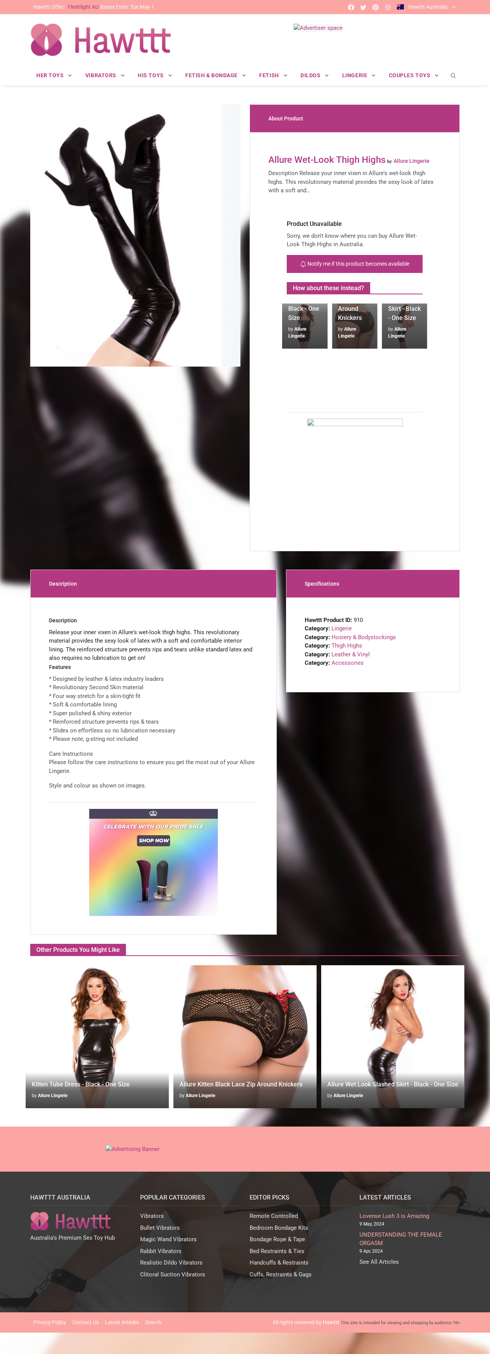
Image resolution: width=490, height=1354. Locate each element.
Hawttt (331, 1322)
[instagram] (388, 7)
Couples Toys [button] (410, 75)
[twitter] (363, 7)
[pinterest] (375, 7)
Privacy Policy (49, 1322)
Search (153, 1322)
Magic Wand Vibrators (168, 1239)
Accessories (348, 662)
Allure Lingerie (52, 1095)
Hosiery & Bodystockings (364, 637)
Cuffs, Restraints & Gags (281, 1274)
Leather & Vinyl (351, 654)
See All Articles (379, 1261)
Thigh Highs (347, 645)
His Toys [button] (151, 75)
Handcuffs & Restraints (279, 1262)
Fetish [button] (269, 75)
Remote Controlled (274, 1216)
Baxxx (93, 7)
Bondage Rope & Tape (277, 1239)
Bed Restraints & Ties (277, 1251)
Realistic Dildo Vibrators (171, 1262)
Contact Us (85, 1322)
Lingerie (342, 628)
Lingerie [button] (355, 75)
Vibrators (152, 1216)
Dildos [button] (311, 75)
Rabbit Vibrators (160, 1251)
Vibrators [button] (101, 75)
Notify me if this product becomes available (357, 264)
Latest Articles (122, 1322)
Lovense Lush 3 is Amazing (394, 1216)
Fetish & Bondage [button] (212, 75)
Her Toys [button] (50, 75)
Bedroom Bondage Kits (279, 1227)
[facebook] (351, 7)
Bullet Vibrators (160, 1227)
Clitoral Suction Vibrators (172, 1274)
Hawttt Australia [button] (428, 7)
